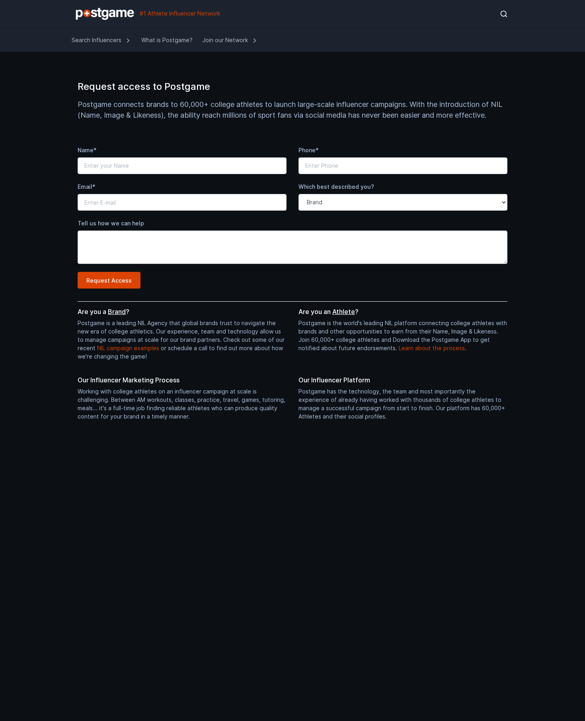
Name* (87, 150)
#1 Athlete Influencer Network (179, 13)
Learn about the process (432, 348)
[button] (503, 13)
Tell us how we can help (111, 223)
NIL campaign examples (128, 348)
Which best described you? (336, 186)
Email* (87, 186)
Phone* (308, 150)
